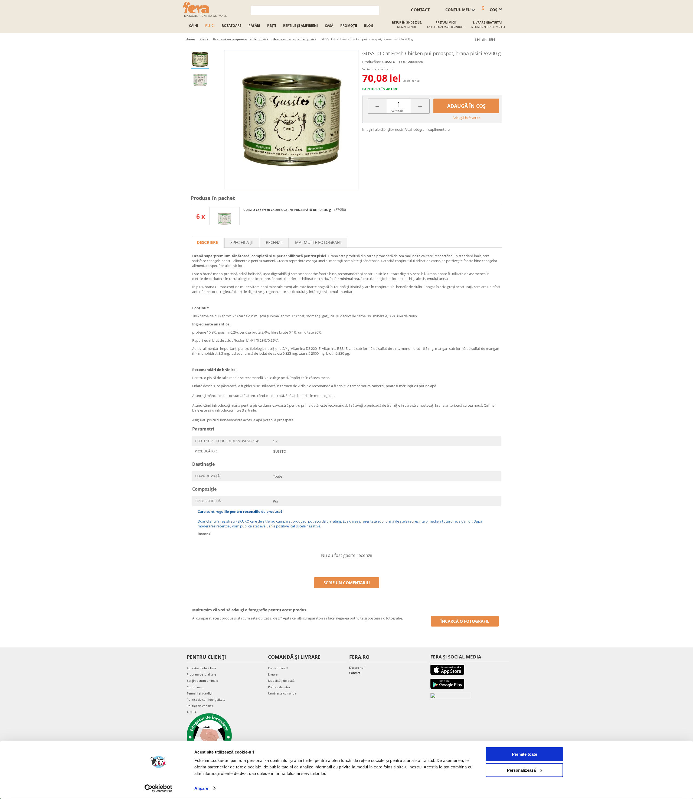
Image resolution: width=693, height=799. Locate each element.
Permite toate (524, 754)
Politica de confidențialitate (206, 699)
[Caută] (375, 10)
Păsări (254, 25)
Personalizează (521, 770)
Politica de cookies (200, 706)
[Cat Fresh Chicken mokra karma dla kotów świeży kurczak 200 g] (224, 216)
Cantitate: (397, 110)
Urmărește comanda (282, 693)
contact (420, 9)
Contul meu (195, 687)
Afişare (201, 788)
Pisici (210, 25)
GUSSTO (388, 62)
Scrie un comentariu (377, 69)
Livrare (272, 674)
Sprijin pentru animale (202, 681)
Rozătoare (231, 25)
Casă (329, 25)
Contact (354, 673)
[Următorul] (500, 39)
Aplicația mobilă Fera (201, 668)
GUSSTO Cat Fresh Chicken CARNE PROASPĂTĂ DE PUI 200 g (287, 210)
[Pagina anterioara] (469, 39)
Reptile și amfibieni (300, 25)
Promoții (348, 25)
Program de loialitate (201, 674)
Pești (271, 25)
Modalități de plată (281, 681)
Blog (368, 25)
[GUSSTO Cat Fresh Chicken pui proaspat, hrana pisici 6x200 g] (291, 119)
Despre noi (356, 668)
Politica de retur (279, 687)
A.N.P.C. (192, 712)
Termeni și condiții (200, 693)
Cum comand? (278, 668)
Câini (193, 25)
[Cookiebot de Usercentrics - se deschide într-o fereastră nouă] (158, 788)
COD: (403, 61)
